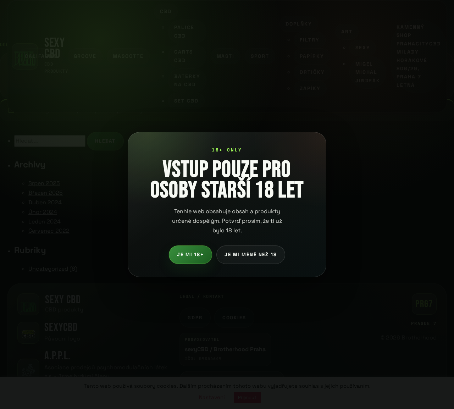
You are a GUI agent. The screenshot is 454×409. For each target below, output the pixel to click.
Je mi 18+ (190, 255)
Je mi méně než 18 (251, 255)
